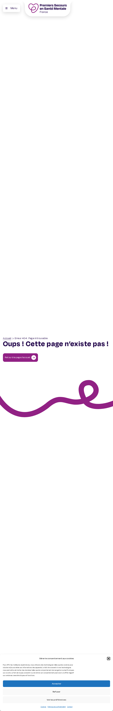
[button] (108, 658)
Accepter (56, 683)
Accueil (7, 338)
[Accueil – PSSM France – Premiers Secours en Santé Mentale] (47, 8)
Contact (70, 707)
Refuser (56, 691)
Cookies (43, 707)
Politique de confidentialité (57, 707)
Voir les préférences (56, 699)
